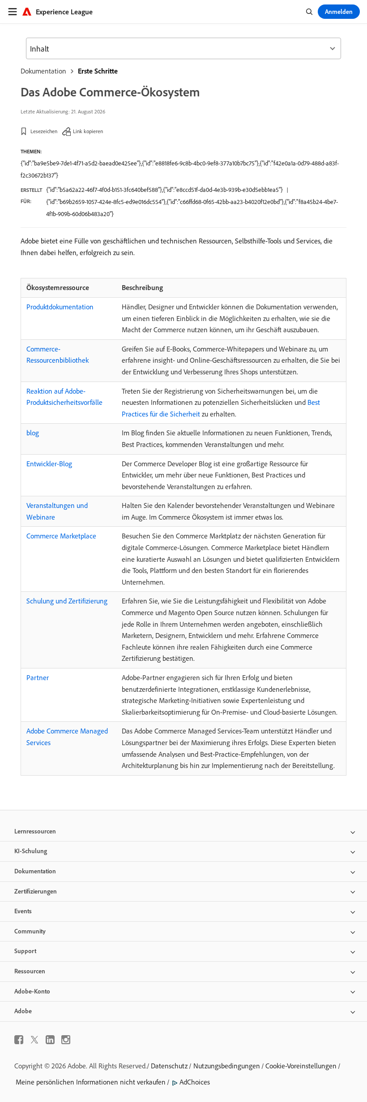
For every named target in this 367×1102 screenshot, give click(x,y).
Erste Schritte (98, 70)
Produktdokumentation (60, 306)
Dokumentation (43, 70)
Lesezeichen (43, 131)
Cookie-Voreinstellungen (301, 1065)
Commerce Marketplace (61, 535)
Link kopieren (88, 131)
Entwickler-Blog (49, 463)
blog (32, 432)
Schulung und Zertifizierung (66, 600)
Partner (37, 677)
